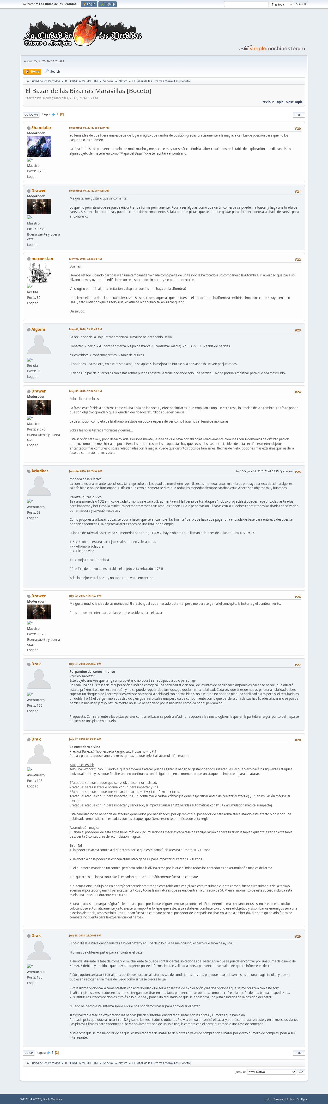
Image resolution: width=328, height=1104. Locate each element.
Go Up (28, 1052)
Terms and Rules (283, 1099)
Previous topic (272, 102)
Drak (36, 664)
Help (267, 1099)
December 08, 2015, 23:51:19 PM (89, 127)
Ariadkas (40, 471)
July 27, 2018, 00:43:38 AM (85, 739)
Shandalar (41, 127)
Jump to (241, 1071)
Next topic (294, 102)
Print (299, 114)
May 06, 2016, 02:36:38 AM (85, 258)
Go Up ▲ (302, 1099)
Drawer (38, 190)
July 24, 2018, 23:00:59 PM (85, 664)
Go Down (31, 114)
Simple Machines (52, 1099)
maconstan (42, 258)
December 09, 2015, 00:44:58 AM (89, 190)
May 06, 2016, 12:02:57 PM (85, 391)
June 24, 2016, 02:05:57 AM (85, 471)
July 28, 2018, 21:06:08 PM (85, 935)
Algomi (38, 329)
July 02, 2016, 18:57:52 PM (85, 596)
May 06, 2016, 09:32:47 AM (85, 329)
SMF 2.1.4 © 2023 (30, 1099)
